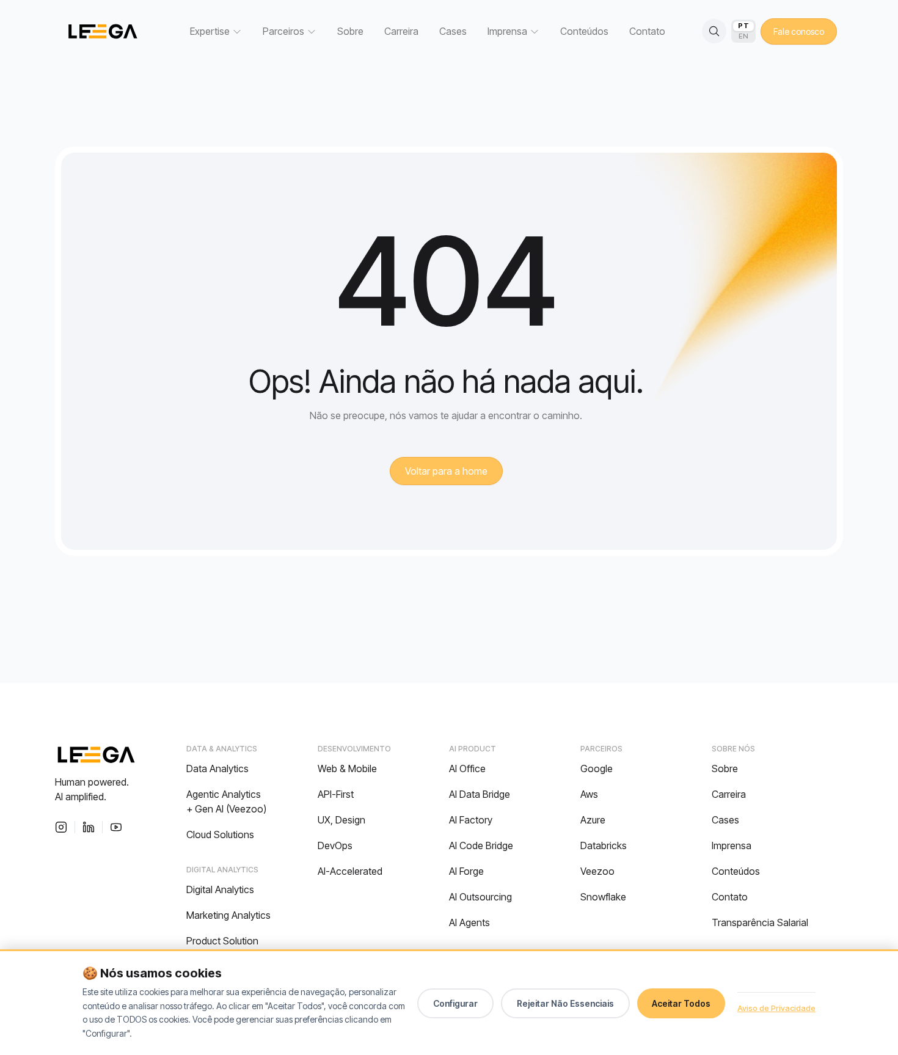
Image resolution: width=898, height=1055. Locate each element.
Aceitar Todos (681, 1003)
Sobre (350, 31)
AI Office (467, 768)
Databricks (603, 845)
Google (596, 768)
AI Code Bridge (481, 845)
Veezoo (597, 871)
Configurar (455, 1003)
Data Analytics (217, 768)
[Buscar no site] (714, 31)
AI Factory (470, 820)
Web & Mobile (347, 768)
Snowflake (603, 897)
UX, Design (341, 820)
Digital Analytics (220, 889)
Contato (647, 31)
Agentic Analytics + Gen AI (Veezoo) (226, 801)
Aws (589, 794)
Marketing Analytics (228, 915)
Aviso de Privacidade (776, 1008)
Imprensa (731, 845)
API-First (336, 794)
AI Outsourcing (480, 897)
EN (744, 36)
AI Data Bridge (479, 794)
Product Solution (222, 941)
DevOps (335, 845)
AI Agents (469, 922)
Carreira (401, 31)
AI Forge (466, 871)
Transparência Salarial (760, 922)
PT (743, 25)
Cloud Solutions (220, 834)
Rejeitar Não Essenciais (565, 1003)
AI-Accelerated (350, 871)
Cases (453, 31)
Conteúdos (584, 31)
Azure (592, 820)
